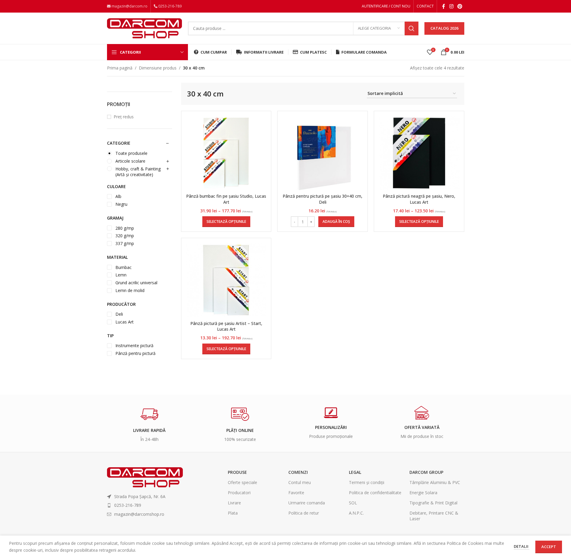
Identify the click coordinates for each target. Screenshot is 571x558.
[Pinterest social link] (459, 6)
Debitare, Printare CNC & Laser (433, 515)
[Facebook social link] (443, 6)
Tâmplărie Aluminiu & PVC (434, 482)
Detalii (521, 546)
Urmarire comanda (306, 503)
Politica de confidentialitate (375, 492)
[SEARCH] (411, 28)
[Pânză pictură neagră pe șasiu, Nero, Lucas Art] (419, 153)
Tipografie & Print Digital (433, 503)
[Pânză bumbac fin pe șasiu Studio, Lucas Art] (226, 153)
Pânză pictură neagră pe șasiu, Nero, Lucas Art (419, 199)
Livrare (234, 503)
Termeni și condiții (366, 482)
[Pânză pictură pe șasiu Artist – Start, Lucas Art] (226, 280)
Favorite (296, 492)
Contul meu (299, 482)
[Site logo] (144, 28)
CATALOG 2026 (444, 28)
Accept (548, 546)
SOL (353, 503)
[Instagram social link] (451, 6)
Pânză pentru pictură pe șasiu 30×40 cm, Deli (322, 199)
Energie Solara (423, 492)
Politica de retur (303, 513)
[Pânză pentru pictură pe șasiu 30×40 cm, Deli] (322, 153)
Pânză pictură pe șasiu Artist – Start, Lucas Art (226, 326)
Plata (233, 513)
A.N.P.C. (356, 513)
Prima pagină (119, 68)
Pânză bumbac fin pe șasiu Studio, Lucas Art (226, 199)
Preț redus (124, 117)
